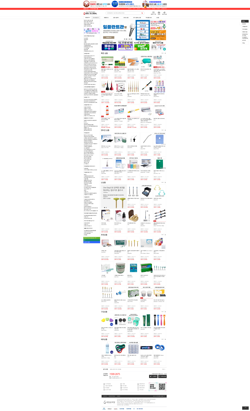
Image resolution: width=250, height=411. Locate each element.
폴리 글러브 (130, 275)
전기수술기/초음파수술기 (88, 150)
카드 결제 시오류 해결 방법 (245, 38)
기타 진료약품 (86, 48)
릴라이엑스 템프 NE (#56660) (159, 118)
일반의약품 (86, 49)
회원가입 (129, 8)
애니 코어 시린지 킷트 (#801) (159, 300)
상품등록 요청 (85, 8)
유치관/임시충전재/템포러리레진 (90, 71)
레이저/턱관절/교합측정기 (88, 152)
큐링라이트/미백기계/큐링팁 (89, 136)
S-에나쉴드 (103, 275)
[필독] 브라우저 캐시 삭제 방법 (115, 369)
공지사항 (244, 40)
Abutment (86, 123)
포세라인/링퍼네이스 (87, 206)
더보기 (162, 53)
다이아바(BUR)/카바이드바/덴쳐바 (90, 65)
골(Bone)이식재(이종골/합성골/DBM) (91, 126)
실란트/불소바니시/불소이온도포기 (90, 68)
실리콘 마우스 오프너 (157, 198)
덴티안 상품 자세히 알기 (88, 21)
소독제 (85, 42)
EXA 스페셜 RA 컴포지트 (105, 300)
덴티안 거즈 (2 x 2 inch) (118, 146)
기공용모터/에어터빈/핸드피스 (89, 199)
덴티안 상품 (126, 17)
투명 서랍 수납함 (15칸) (132, 355)
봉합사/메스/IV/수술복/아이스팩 (90, 78)
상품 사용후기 (116, 17)
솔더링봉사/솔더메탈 (87, 181)
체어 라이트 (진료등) (87, 156)
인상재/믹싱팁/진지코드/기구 (89, 55)
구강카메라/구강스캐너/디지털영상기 (90, 143)
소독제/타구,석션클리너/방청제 (89, 93)
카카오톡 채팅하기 (93, 8)
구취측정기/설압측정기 (88, 146)
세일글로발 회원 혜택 (109, 45)
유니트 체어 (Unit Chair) (88, 155)
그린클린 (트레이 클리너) (118, 275)
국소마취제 (86, 38)
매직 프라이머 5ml (117, 223)
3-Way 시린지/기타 (87, 159)
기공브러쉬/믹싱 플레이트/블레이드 (90, 193)
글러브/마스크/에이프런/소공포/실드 (90, 89)
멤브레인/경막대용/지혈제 (88, 124)
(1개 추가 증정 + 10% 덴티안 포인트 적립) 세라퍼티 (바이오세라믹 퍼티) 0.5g (159, 70)
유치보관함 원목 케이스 (132, 223)
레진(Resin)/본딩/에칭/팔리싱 (89, 60)
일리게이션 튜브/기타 (88, 130)
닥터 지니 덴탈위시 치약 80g (146, 327)
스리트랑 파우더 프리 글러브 (133, 300)
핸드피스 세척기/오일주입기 (89, 153)
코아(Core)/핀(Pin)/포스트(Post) (90, 64)
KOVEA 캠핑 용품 (87, 233)
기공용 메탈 (86, 178)
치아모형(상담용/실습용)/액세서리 (90, 215)
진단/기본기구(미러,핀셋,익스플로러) (90, 99)
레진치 (85, 174)
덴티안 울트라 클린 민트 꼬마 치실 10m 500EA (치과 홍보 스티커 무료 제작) (133, 328)
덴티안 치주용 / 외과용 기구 (89, 23)
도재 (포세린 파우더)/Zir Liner (89, 177)
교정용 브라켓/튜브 (87, 107)
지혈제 (85, 41)
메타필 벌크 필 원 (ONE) (145, 93)
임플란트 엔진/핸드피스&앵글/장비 (90, 120)
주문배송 (153, 8)
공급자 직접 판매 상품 (88, 26)
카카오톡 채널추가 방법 (245, 35)
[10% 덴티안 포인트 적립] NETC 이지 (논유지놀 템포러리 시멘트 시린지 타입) (146, 119)
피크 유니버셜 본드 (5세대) (145, 170)
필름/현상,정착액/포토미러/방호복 (90, 81)
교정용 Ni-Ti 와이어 (87, 108)
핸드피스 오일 (86, 162)
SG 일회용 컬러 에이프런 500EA (133, 170)
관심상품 (244, 23)
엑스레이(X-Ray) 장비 (88, 145)
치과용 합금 (86, 168)
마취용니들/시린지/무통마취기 (89, 80)
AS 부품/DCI (86, 163)
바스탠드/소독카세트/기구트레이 (90, 75)
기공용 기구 (86, 191)
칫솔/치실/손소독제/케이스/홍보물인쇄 (91, 94)
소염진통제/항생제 (87, 45)
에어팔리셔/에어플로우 (88, 140)
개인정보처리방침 (112, 396)
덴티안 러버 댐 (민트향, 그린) (146, 69)
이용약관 (118, 396)
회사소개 (105, 396)
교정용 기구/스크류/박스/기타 (89, 115)
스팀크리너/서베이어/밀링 (88, 203)
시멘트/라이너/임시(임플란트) (89, 58)
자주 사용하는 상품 (137, 17)
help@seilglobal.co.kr (150, 402)
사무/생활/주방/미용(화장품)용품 (90, 230)
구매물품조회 (244, 26)
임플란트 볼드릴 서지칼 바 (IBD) (133, 198)
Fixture (85, 121)
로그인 (134, 8)
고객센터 (158, 8)
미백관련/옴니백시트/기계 (88, 51)
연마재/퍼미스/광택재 (88, 183)
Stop (124, 39)
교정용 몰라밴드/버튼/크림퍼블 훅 (90, 111)
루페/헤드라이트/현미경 (88, 142)
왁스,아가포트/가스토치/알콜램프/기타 (91, 210)
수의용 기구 (86, 224)
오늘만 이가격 (142, 45)
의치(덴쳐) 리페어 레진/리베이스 (90, 84)
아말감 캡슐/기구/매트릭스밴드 (89, 61)
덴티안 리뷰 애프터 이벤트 (158, 45)
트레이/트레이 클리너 (88, 57)
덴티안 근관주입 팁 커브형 (132, 146)
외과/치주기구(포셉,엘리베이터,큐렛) (90, 102)
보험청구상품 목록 (87, 24)
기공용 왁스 (86, 184)
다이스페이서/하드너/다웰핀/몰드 (90, 187)
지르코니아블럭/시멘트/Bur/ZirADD (90, 169)
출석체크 (138, 8)
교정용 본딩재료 (87, 114)
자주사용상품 (244, 29)
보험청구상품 (244, 31)
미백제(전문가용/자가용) (88, 46)
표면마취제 (86, 39)
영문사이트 (165, 8)
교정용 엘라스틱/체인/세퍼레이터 (90, 112)
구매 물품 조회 (149, 17)
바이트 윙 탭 (103, 223)
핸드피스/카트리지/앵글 (88, 135)
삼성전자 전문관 (87, 242)
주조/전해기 (86, 205)
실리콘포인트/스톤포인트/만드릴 (90, 67)
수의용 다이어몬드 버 (88, 225)
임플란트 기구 (86, 127)
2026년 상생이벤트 (125, 45)
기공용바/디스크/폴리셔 (88, 194)
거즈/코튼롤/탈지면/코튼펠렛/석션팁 (90, 90)
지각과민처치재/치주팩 (88, 70)
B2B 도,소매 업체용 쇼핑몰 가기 (159, 396)
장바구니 (148, 8)
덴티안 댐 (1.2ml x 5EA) (105, 146)
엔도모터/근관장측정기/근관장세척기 (90, 139)
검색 (142, 13)
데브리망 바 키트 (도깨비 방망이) (146, 198)
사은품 (157, 17)
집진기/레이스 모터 (87, 209)
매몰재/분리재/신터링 (88, 180)
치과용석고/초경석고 (87, 77)
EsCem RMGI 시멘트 (118, 93)
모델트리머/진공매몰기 (88, 202)
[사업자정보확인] (152, 399)
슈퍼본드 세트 (103, 250)
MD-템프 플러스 (143, 300)
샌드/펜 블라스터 (87, 200)
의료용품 (85, 234)
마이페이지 (144, 8)
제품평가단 (106, 17)
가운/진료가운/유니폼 (88, 218)
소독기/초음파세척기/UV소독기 (89, 149)
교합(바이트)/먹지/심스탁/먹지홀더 (90, 74)
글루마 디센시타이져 (144, 275)
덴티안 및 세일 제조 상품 (88, 20)
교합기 (85, 190)
